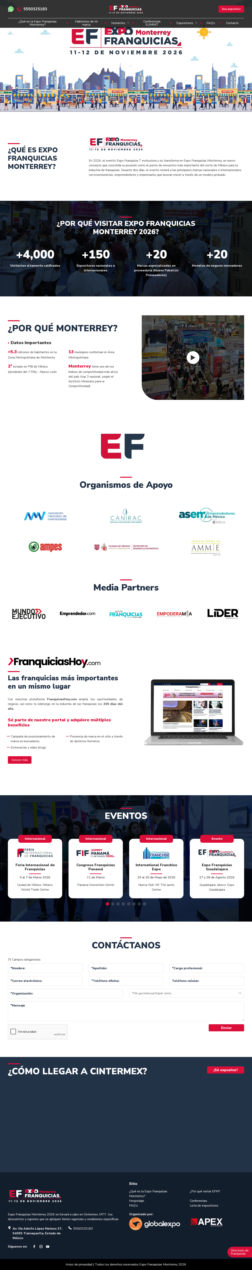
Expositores (184, 23)
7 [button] (139, 904)
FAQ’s (211, 23)
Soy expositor (231, 9)
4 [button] (123, 904)
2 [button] (112, 904)
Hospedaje (136, 1201)
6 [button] (134, 904)
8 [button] (144, 904)
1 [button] (107, 904)
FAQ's (133, 1205)
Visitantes (118, 23)
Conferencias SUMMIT (152, 23)
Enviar (226, 1027)
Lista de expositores (204, 1205)
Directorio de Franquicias (240, 1252)
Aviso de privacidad (79, 1264)
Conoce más (19, 760)
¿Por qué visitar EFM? (205, 1191)
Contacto (232, 23)
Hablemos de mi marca (86, 23)
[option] (126, 56)
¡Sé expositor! (226, 1070)
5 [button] (128, 904)
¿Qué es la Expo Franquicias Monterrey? (38, 23)
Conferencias (198, 1201)
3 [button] (118, 904)
